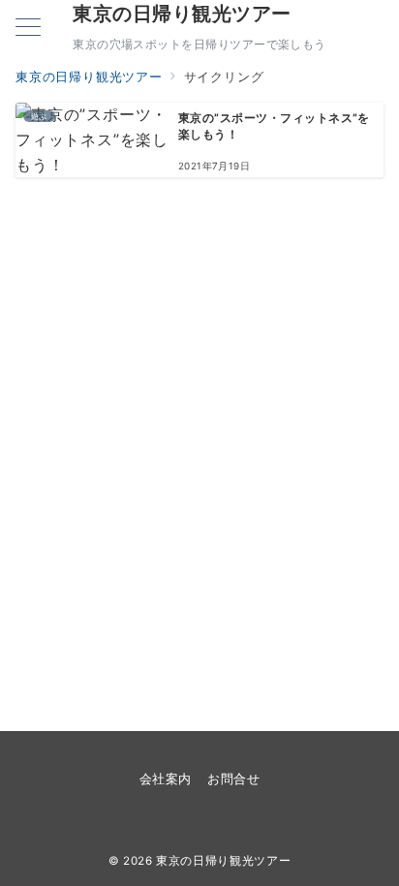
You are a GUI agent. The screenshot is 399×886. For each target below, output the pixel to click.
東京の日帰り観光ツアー (182, 13)
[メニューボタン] (28, 28)
